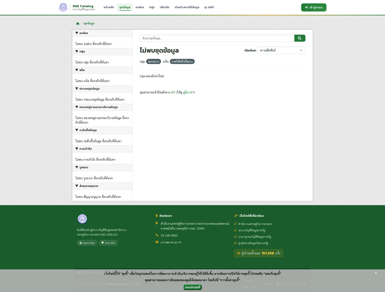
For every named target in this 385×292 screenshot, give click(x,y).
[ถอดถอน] (158, 61)
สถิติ (210, 7)
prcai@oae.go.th (171, 242)
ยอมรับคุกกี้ (192, 287)
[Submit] (299, 38)
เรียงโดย (250, 50)
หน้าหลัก (109, 7)
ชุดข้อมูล (124, 7)
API (173, 92)
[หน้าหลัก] (77, 23)
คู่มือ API (188, 92)
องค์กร (140, 7)
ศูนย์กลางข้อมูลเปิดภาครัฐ (253, 243)
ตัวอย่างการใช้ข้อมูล (187, 7)
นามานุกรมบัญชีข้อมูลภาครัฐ (254, 236)
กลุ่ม (152, 7)
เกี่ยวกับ (164, 7)
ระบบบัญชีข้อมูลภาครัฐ (251, 230)
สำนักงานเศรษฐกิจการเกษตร (255, 224)
